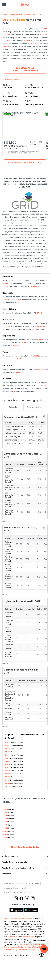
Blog (16, 888)
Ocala (34, 14)
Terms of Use (13, 937)
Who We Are (9, 884)
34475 (8, 774)
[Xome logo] (25, 4)
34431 (7, 780)
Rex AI (30, 892)
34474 (8, 767)
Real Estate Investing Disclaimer (24, 945)
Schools (13, 407)
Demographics (34, 407)
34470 (8, 764)
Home (4, 14)
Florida (27, 14)
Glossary (8, 888)
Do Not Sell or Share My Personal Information (24, 948)
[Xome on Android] (31, 910)
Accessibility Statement (30, 944)
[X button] (27, 898)
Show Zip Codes (25, 847)
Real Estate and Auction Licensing (18, 919)
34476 (8, 749)
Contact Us (22, 884)
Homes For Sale (15, 14)
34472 (8, 752)
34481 (41, 14)
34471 (7, 758)
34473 (8, 742)
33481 (7, 783)
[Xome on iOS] (16, 910)
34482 (8, 755)
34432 (8, 777)
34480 (8, 761)
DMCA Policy (33, 947)
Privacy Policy (28, 937)
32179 (7, 786)
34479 (8, 771)
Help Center (34, 884)
